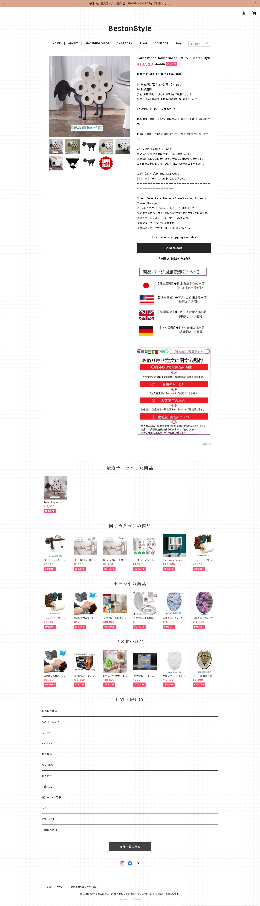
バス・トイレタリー (51, 721)
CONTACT (162, 43)
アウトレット (48, 818)
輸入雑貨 (47, 754)
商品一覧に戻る (130, 847)
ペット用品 (48, 764)
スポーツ (46, 732)
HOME (57, 43)
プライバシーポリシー (54, 886)
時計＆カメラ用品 (51, 797)
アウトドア (47, 743)
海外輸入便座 (49, 711)
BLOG (143, 43)
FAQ (178, 43)
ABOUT (73, 43)
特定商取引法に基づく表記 (84, 886)
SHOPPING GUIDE (97, 43)
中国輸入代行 (49, 829)
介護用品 (47, 786)
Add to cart (174, 248)
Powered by (126, 899)
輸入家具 (47, 775)
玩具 (44, 808)
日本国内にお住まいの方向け (174, 258)
